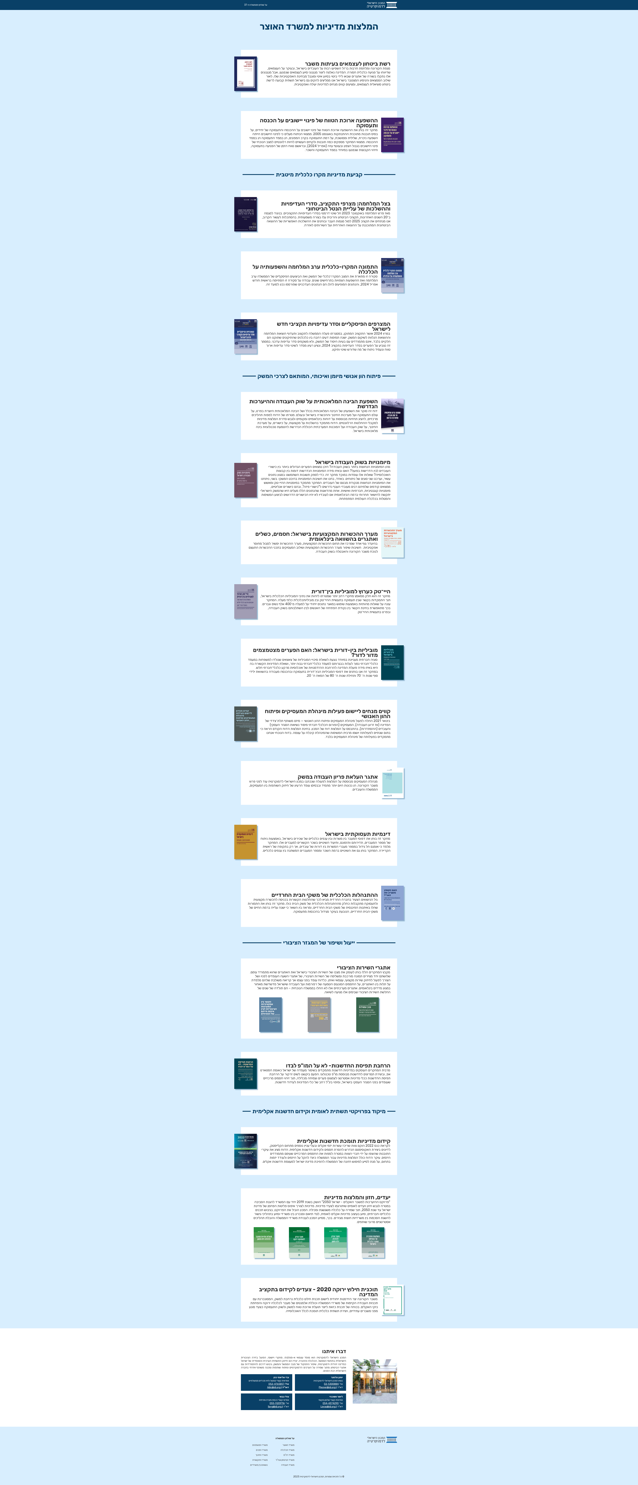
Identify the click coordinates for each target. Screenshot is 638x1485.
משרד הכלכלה (287, 1450)
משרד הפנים (262, 1450)
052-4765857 (276, 1384)
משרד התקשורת (260, 1460)
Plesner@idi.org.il (328, 1387)
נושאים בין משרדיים (259, 1465)
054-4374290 (331, 1403)
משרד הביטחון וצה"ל (285, 1460)
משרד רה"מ (288, 1455)
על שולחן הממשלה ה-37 (255, 4)
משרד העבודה (287, 1465)
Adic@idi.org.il (274, 1387)
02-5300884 (331, 1384)
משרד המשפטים (260, 1445)
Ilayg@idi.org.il (275, 1406)
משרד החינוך (262, 1455)
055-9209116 (277, 1403)
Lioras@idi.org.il (328, 1406)
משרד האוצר (288, 1445)
